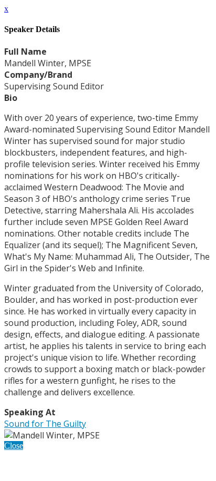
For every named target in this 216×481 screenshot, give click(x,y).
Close (13, 445)
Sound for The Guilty (45, 423)
